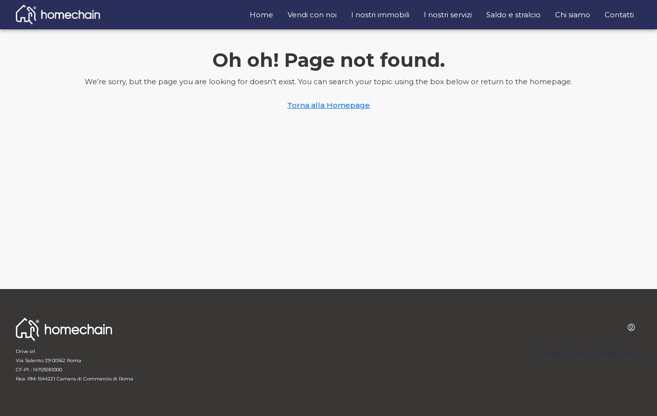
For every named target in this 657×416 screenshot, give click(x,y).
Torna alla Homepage (328, 105)
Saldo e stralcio (513, 14)
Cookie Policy (616, 353)
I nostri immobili (380, 14)
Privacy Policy (565, 353)
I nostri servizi (448, 14)
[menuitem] (631, 328)
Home (261, 14)
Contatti (619, 14)
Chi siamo (572, 14)
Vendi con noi (312, 14)
